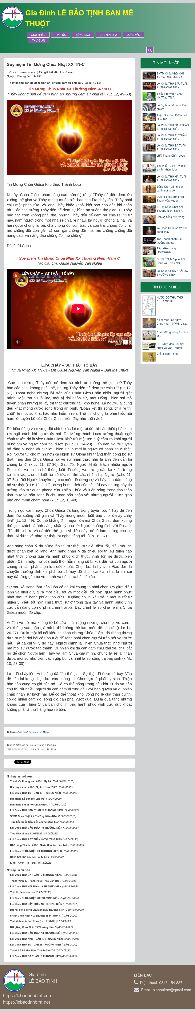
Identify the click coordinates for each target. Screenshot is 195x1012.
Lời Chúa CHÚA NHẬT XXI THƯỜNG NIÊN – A (173, 272)
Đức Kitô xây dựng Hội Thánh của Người (170, 198)
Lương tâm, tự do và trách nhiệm (172, 107)
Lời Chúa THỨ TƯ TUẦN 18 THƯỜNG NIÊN (35, 944)
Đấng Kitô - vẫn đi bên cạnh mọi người (170, 188)
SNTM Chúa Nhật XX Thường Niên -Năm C (35, 816)
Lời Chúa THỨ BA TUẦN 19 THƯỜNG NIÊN (35, 875)
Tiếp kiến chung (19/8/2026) (166, 250)
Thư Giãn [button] (38, 40)
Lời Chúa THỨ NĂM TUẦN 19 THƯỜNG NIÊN (36, 810)
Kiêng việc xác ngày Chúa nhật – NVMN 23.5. (172, 321)
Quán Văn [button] (133, 35)
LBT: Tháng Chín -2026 (171, 155)
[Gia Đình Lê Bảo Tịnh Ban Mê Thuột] (12, 17)
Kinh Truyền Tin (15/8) (23, 862)
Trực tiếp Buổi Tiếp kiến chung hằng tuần (34, 822)
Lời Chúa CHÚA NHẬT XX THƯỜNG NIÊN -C (36, 851)
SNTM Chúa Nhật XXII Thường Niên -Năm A (170, 75)
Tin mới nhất (166, 62)
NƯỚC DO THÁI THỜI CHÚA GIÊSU (170, 299)
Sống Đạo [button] (83, 35)
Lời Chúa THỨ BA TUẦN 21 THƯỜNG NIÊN (171, 147)
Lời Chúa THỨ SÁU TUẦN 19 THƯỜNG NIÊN (36, 827)
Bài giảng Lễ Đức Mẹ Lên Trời (27, 798)
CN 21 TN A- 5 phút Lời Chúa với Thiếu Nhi (171, 261)
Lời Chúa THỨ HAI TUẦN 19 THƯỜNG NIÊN (35, 886)
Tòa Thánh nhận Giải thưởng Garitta (169, 240)
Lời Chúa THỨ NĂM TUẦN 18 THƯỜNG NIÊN (36, 939)
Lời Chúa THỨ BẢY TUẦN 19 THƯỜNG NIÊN (36, 839)
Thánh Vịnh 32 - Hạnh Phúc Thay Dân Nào (35, 880)
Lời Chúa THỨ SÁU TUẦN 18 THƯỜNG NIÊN (36, 933)
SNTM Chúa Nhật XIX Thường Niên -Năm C (35, 915)
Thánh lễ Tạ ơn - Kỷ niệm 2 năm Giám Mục (172, 167)
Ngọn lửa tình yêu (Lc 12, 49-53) (28, 856)
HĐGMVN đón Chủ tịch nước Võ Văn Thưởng (171, 346)
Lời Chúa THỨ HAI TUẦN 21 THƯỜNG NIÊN (172, 178)
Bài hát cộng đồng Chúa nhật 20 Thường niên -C (38, 909)
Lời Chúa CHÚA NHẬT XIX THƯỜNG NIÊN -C (36, 898)
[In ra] (122, 72)
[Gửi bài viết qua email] (115, 72)
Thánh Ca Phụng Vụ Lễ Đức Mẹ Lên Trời (34, 781)
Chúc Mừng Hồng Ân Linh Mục (172, 334)
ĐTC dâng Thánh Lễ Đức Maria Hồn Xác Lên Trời (39, 845)
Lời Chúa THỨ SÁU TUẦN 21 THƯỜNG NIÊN (172, 85)
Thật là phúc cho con (22, 892)
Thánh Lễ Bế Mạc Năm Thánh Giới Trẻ (32, 950)
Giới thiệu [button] (38, 35)
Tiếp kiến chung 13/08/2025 (26, 833)
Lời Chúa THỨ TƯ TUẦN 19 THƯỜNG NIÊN (35, 793)
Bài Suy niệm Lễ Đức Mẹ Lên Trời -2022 (33, 787)
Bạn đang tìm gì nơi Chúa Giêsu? (30, 804)
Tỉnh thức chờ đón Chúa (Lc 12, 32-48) (32, 921)
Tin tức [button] (60, 35)
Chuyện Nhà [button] (108, 35)
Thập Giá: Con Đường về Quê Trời (172, 117)
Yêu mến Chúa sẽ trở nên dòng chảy (172, 230)
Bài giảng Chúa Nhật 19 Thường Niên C (33, 927)
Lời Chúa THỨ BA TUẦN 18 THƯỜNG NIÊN (35, 956)
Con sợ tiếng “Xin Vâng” (171, 217)
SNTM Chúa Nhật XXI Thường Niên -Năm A (170, 208)
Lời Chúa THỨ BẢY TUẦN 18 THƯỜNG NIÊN (36, 904)
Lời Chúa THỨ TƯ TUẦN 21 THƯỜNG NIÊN (172, 137)
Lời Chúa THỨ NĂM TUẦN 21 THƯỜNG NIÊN (173, 127)
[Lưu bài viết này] (129, 72)
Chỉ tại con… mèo (167, 353)
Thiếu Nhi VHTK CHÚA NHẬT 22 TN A (170, 95)
